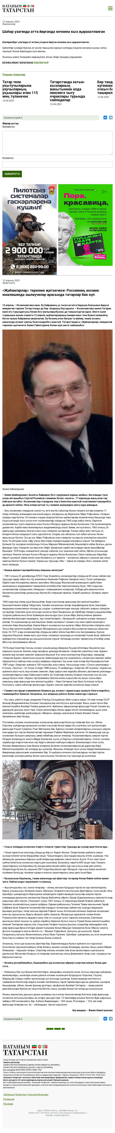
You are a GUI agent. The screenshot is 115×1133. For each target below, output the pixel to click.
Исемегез (7, 158)
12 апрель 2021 (11, 22)
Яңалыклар (8, 24)
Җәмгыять (8, 283)
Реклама (8, 1104)
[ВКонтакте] (105, 117)
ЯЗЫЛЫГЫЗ (41, 62)
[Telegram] (111, 117)
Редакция (8, 1099)
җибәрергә (12, 173)
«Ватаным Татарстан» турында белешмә (25, 1094)
